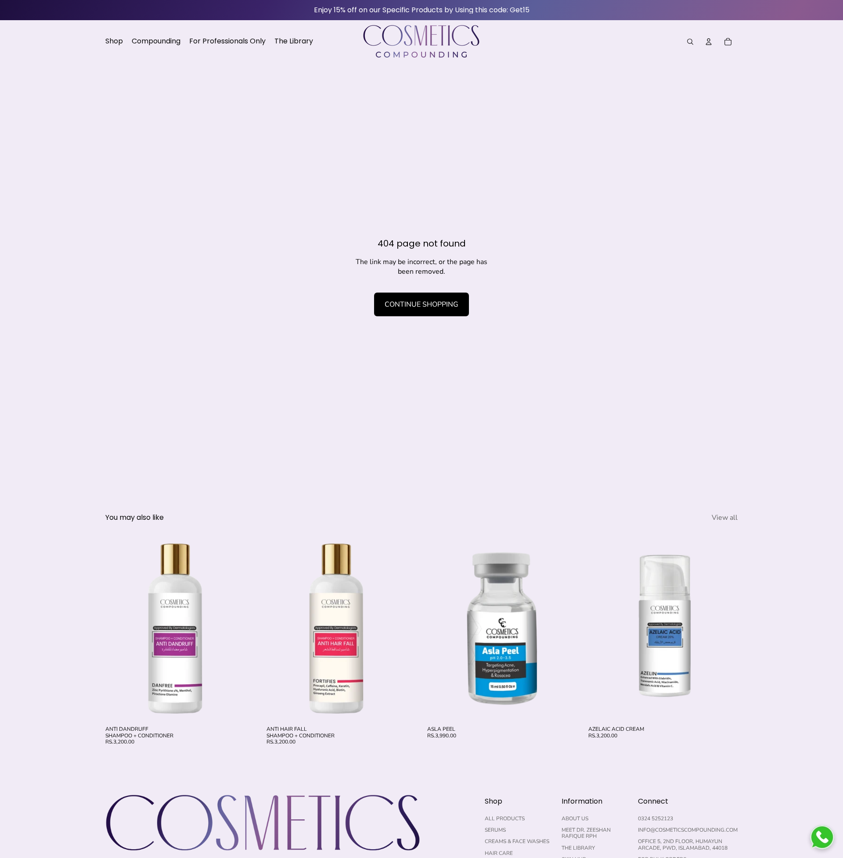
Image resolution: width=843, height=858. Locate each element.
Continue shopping (421, 304)
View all (725, 517)
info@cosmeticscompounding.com (688, 829)
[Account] (708, 41)
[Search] (690, 41)
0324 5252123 (655, 818)
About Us (575, 818)
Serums (495, 829)
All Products (505, 818)
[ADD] (241, 708)
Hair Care (499, 853)
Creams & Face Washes (517, 841)
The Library (578, 847)
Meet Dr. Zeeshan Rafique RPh (586, 833)
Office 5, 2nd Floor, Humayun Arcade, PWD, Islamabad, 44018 (683, 844)
